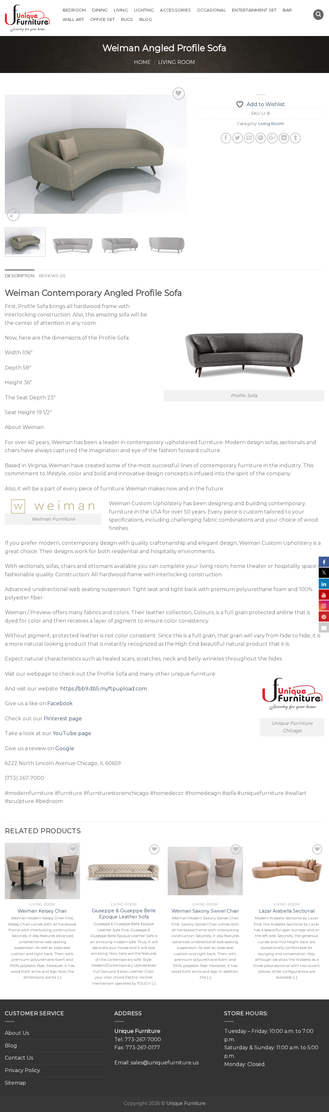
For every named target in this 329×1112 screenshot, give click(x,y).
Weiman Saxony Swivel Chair (205, 911)
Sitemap (15, 1083)
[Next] (175, 154)
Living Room (176, 62)
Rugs (127, 19)
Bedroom (74, 10)
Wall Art (73, 19)
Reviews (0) (52, 275)
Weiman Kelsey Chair (42, 911)
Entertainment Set (254, 10)
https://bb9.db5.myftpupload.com (103, 689)
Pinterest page (63, 719)
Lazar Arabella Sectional (287, 911)
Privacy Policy (22, 1070)
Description (19, 275)
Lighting (144, 10)
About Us (17, 1033)
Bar (287, 10)
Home (142, 62)
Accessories (175, 10)
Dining (100, 10)
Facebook (60, 703)
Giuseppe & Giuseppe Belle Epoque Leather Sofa (124, 914)
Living (121, 10)
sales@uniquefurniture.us (165, 1063)
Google (64, 748)
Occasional (211, 10)
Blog (145, 19)
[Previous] (16, 154)
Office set (102, 19)
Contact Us (19, 1058)
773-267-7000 (143, 1039)
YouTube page (72, 733)
